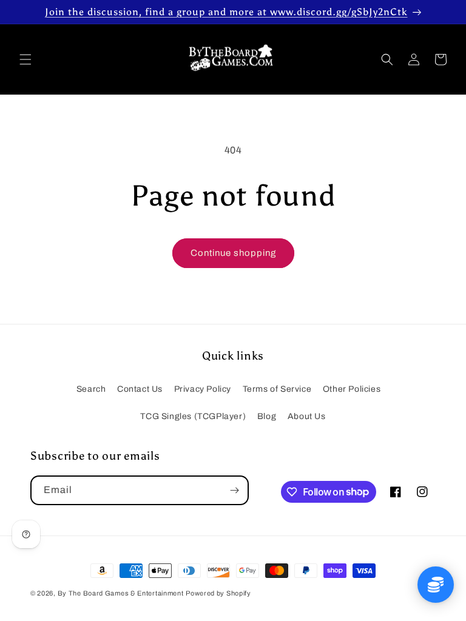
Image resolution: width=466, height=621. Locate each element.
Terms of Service (277, 389)
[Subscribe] (234, 490)
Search (91, 389)
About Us (307, 416)
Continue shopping (233, 253)
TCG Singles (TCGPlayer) (193, 416)
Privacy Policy (202, 389)
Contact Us (140, 389)
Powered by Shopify (218, 593)
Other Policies (351, 389)
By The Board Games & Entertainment (121, 593)
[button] (25, 59)
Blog (266, 416)
